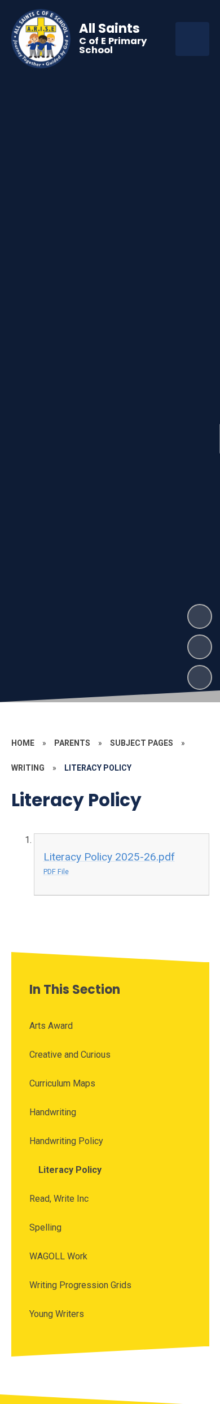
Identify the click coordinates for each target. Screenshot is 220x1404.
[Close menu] (192, 39)
